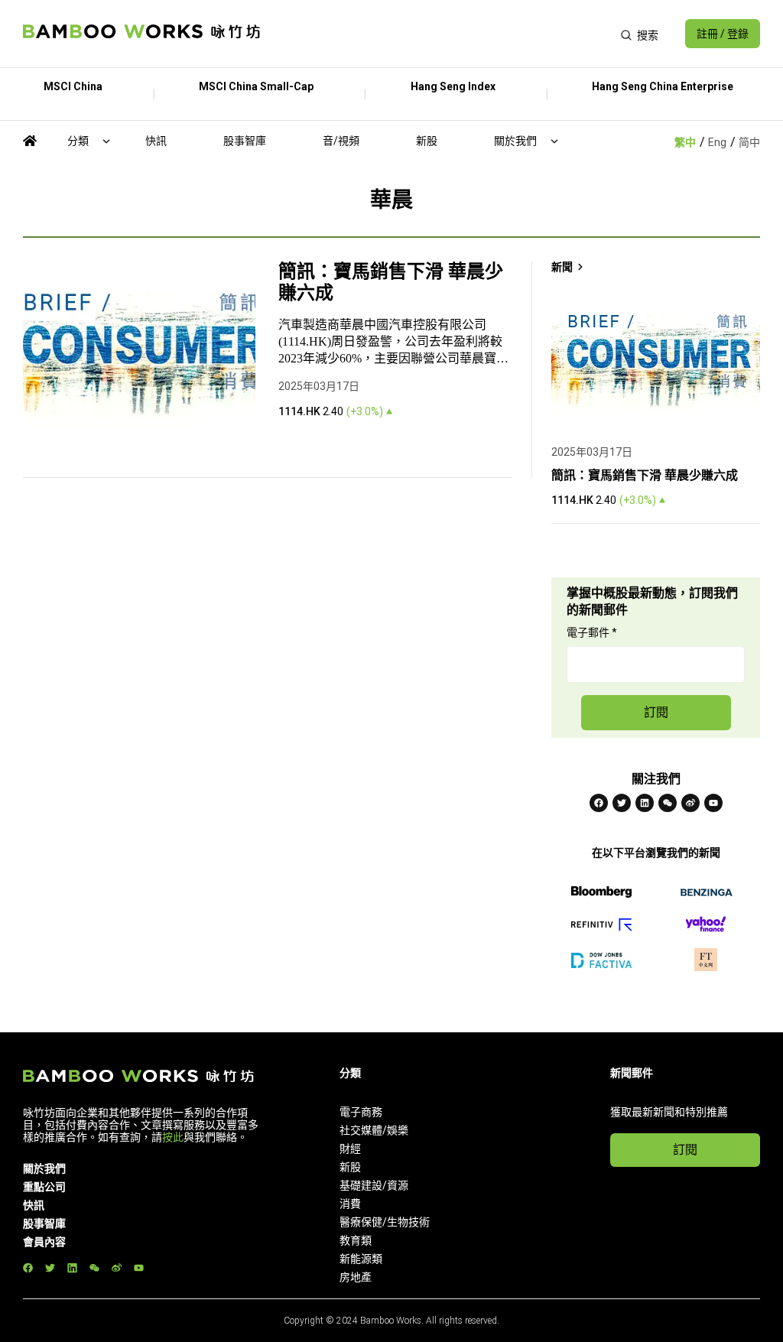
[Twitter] (621, 803)
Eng (717, 142)
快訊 (156, 141)
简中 (749, 142)
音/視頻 (341, 141)
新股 (426, 141)
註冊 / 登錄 (723, 34)
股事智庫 (244, 141)
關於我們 (515, 141)
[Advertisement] (440, 34)
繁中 (685, 142)
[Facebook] (599, 803)
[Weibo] (690, 803)
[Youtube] (713, 803)
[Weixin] (667, 803)
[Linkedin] (644, 803)
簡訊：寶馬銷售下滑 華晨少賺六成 (390, 282)
